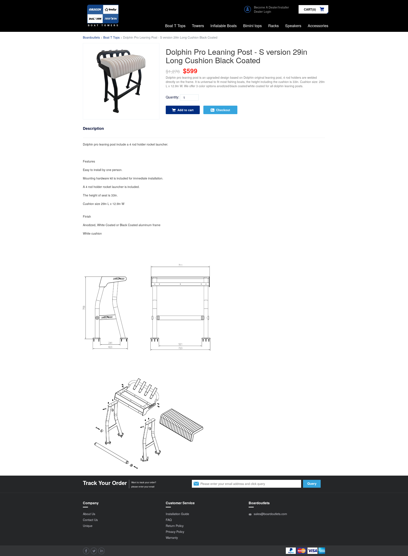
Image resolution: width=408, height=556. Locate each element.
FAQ (169, 520)
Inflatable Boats (223, 25)
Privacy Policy (175, 531)
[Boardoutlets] (103, 10)
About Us (89, 514)
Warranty (172, 537)
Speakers (293, 25)
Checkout (223, 110)
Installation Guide (177, 514)
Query (311, 483)
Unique (87, 526)
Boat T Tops (175, 25)
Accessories (318, 25)
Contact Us (90, 520)
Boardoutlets (91, 37)
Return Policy (175, 526)
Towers (198, 25)
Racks (273, 25)
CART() (310, 9)
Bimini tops (252, 25)
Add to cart (185, 110)
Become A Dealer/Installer (271, 7)
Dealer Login (262, 11)
